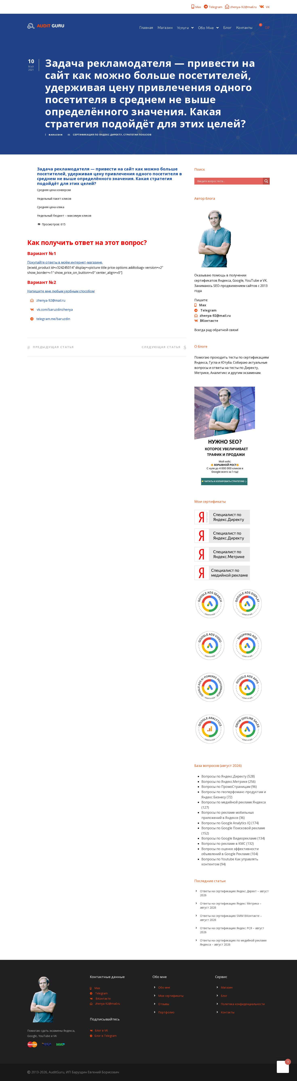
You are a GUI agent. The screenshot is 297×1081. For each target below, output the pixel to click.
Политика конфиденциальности (243, 1004)
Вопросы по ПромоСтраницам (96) (229, 786)
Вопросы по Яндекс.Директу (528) (228, 776)
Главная (146, 27)
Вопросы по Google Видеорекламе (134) (233, 838)
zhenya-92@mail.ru (243, 7)
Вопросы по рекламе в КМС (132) (227, 843)
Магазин (165, 27)
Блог (227, 27)
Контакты (244, 27)
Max (198, 7)
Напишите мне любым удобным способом (60, 291)
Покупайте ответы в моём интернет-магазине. (65, 262)
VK (268, 7)
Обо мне (206, 27)
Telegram (215, 7)
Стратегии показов (137, 134)
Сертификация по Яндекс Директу (97, 134)
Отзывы (163, 1004)
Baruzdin (56, 134)
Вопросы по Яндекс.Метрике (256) (228, 781)
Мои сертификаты (170, 996)
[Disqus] (106, 423)
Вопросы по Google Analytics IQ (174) (230, 823)
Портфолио (166, 1012)
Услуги (183, 27)
